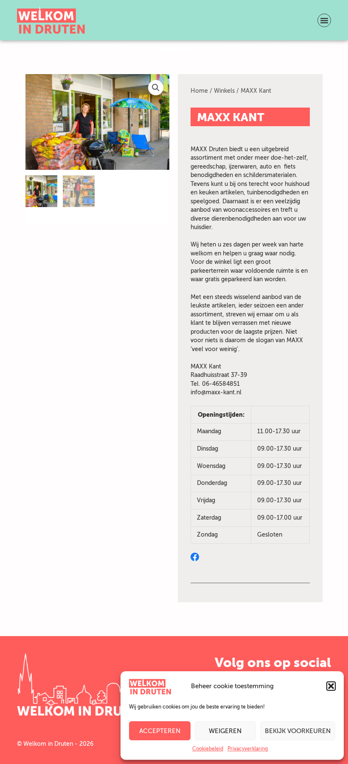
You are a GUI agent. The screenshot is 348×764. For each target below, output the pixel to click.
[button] (331, 686)
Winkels (224, 91)
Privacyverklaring (247, 749)
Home (199, 91)
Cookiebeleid (207, 749)
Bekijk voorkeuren (298, 731)
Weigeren (225, 731)
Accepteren (159, 731)
